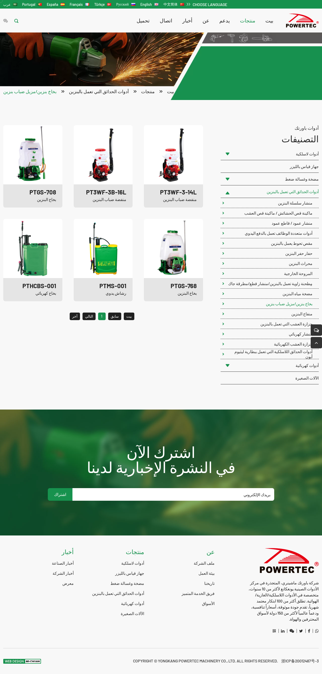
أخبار (187, 20)
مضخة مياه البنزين (297, 293)
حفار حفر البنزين (298, 253)
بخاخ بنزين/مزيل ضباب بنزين (30, 91)
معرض (68, 583)
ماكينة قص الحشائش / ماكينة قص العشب (278, 213)
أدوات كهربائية (307, 365)
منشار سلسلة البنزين (295, 202)
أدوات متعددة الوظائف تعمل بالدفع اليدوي (278, 233)
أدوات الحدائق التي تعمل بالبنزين (99, 91)
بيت (269, 20)
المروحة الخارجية (298, 273)
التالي (89, 316)
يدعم (224, 20)
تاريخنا (209, 583)
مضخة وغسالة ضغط (302, 179)
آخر (74, 316)
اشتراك (60, 494)
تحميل (143, 20)
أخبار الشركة (63, 573)
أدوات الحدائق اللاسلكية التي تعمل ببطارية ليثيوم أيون (273, 354)
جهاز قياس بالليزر (304, 166)
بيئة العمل (206, 573)
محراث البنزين (300, 263)
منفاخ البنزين (301, 313)
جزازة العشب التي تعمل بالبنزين (286, 323)
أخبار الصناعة (63, 563)
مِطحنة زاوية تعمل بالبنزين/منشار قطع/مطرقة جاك (270, 283)
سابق (115, 316)
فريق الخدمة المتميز (198, 593)
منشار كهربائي (300, 333)
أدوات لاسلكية (307, 153)
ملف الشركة (204, 563)
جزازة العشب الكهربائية (293, 344)
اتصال (166, 20)
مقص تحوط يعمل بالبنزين (291, 243)
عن (206, 20)
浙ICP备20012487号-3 (300, 660)
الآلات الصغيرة (307, 378)
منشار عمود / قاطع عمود (292, 223)
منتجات (247, 20)
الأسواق (208, 603)
